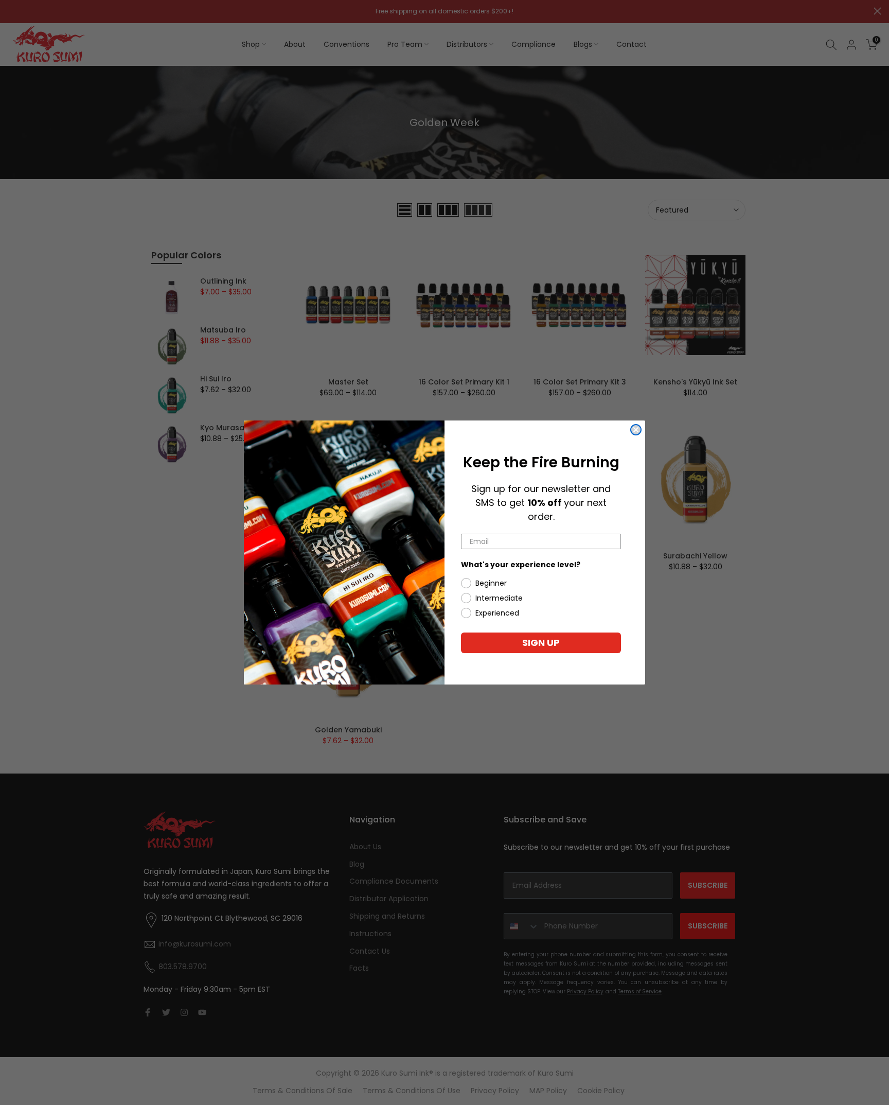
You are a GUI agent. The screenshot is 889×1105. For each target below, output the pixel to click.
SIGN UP (541, 642)
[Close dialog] (636, 430)
